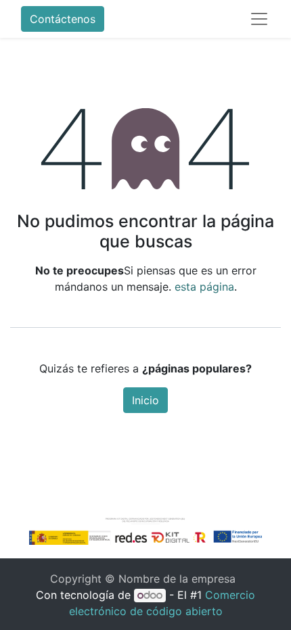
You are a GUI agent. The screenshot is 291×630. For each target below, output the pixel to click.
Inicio (145, 400)
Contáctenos (62, 19)
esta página (204, 286)
